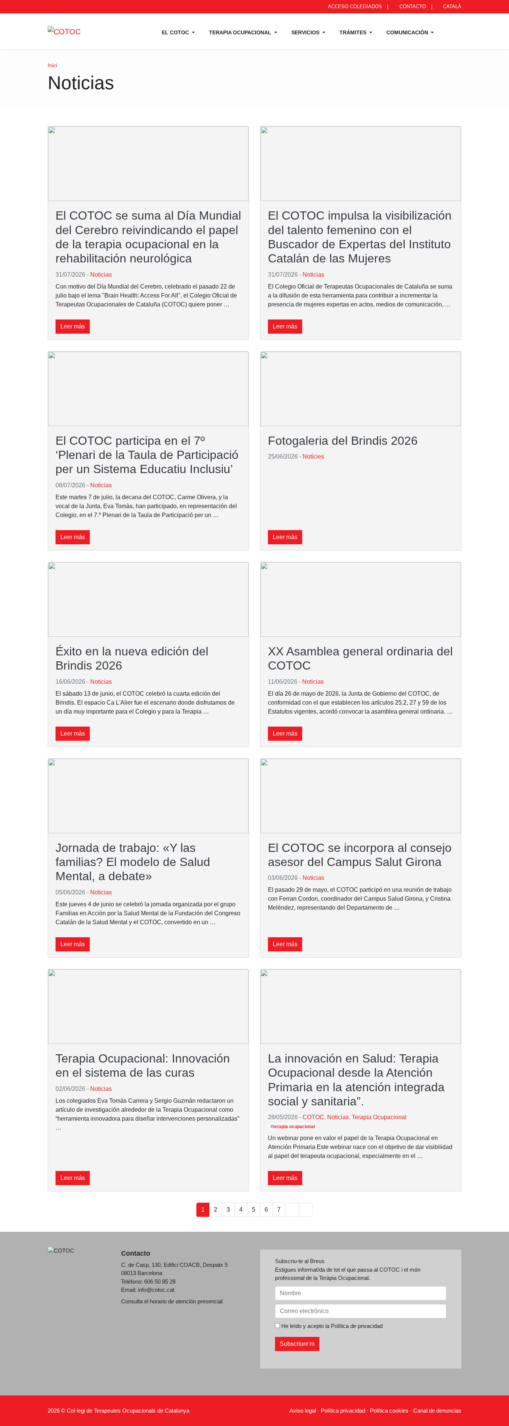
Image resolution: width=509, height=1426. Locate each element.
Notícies (313, 456)
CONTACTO (412, 6)
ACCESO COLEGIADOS (354, 6)
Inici (52, 65)
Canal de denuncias (437, 1410)
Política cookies (389, 1410)
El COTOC (176, 32)
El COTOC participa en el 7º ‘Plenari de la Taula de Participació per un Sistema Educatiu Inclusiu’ (147, 455)
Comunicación (408, 32)
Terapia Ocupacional (241, 32)
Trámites (353, 32)
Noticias (101, 274)
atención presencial (199, 1301)
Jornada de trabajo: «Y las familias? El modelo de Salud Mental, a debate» (133, 862)
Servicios (306, 32)
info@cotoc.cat (156, 1290)
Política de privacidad (357, 1326)
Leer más (72, 326)
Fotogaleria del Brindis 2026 (343, 440)
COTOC (313, 1117)
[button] (451, 31)
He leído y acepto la (331, 1326)
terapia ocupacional (294, 1126)
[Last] (306, 1210)
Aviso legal (303, 1410)
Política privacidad (343, 1410)
